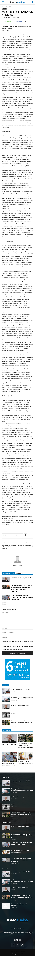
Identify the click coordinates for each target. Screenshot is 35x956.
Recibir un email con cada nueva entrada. (13, 649)
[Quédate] (6, 715)
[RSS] (17, 945)
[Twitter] (22, 945)
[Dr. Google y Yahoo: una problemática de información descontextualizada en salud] (6, 699)
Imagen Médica (7, 17)
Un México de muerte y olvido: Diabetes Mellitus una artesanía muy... (8, 765)
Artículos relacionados (8, 573)
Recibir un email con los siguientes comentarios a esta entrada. (18, 646)
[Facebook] (13, 945)
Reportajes (8, 6)
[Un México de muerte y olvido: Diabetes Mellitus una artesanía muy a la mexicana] (6, 597)
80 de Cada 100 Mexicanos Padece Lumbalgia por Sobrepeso (9, 546)
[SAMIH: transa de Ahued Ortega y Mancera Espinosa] (25, 756)
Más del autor (19, 573)
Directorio (16, 951)
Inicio (3, 6)
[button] (32, 2)
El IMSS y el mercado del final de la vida (25, 546)
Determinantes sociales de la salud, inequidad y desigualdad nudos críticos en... (21, 722)
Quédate (13, 713)
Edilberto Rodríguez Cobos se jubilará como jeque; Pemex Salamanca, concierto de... (21, 860)
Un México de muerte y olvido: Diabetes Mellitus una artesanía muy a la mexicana (22, 597)
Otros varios (4, 588)
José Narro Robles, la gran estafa (21, 578)
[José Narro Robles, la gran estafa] (6, 579)
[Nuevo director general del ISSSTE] (6, 691)
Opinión (4, 581)
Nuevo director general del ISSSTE (20, 689)
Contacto (23, 951)
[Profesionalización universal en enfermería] (6, 906)
